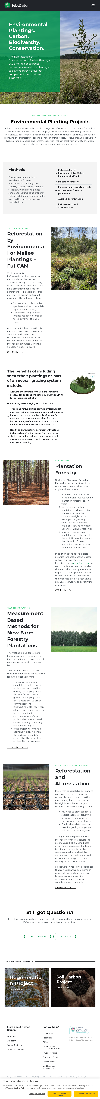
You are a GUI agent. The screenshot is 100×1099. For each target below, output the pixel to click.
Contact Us (48, 1033)
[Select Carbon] (16, 5)
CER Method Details (17, 352)
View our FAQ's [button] (37, 936)
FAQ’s (45, 1042)
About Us (11, 1036)
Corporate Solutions (16, 1049)
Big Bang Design (83, 1077)
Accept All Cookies (86, 1094)
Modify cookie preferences (49, 1067)
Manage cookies (37, 1094)
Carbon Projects (14, 1045)
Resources (47, 1038)
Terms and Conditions (52, 1057)
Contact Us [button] (65, 936)
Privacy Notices (50, 1053)
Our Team (11, 1041)
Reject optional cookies (59, 1094)
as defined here (81, 563)
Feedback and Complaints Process (52, 1047)
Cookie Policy (49, 1062)
